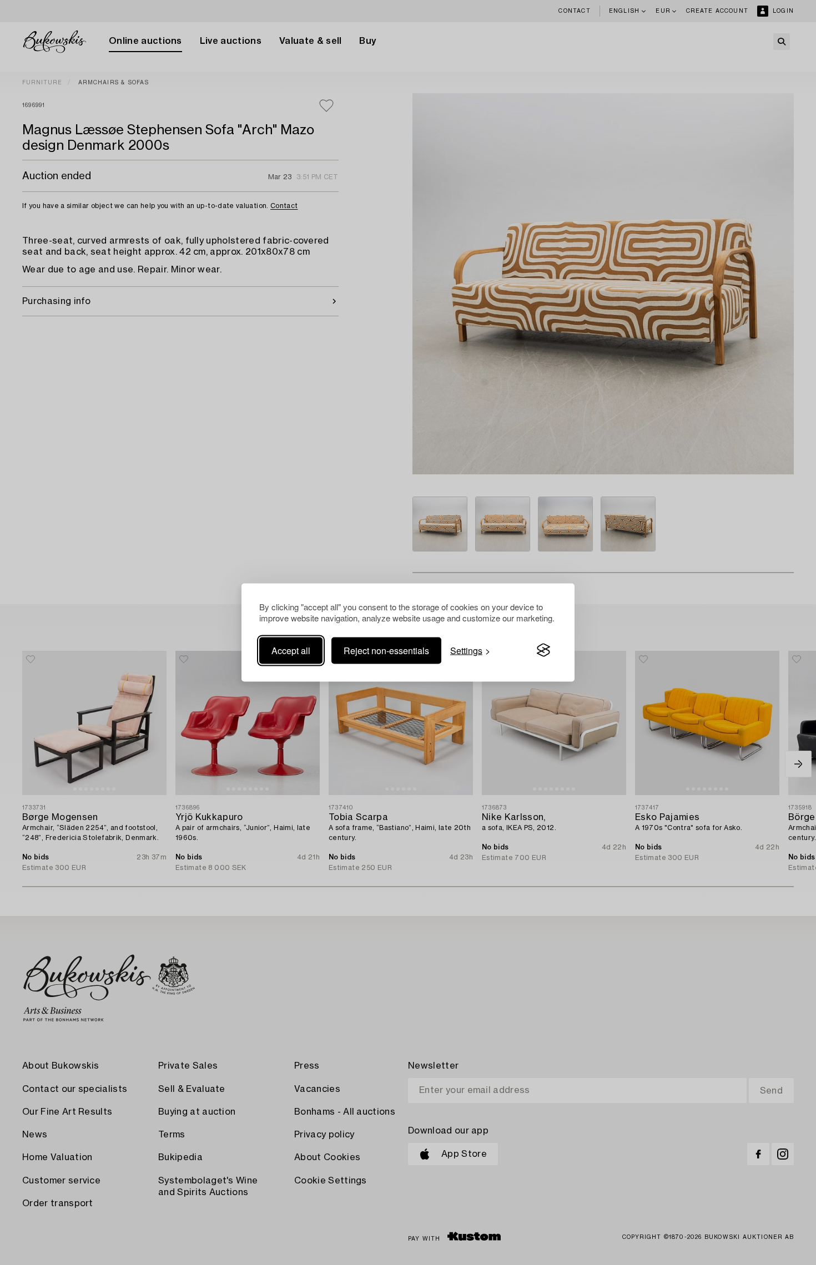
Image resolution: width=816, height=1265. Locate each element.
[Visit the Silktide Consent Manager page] (543, 650)
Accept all (290, 650)
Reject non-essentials (386, 650)
